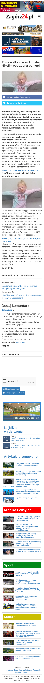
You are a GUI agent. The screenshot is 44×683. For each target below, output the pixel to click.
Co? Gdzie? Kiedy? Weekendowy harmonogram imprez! (28, 657)
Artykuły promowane (21, 456)
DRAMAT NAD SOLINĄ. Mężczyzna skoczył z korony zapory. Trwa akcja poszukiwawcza (26, 527)
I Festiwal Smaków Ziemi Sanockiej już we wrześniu (25, 624)
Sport (8, 565)
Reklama (18, 672)
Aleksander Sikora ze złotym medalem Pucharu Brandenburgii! (26, 597)
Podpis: (5, 346)
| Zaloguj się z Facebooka (14, 393)
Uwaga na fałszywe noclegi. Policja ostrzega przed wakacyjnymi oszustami (26, 535)
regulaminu (20, 342)
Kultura (9, 617)
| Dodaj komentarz (12, 389)
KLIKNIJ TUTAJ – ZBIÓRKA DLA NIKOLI (20, 170)
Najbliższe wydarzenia (13, 429)
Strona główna (7, 670)
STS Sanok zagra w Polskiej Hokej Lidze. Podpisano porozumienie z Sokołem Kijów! (27, 581)
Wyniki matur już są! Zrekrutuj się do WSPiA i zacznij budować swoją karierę (28, 473)
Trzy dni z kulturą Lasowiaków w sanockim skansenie (28, 649)
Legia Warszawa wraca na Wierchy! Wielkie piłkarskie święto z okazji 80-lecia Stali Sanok (26, 606)
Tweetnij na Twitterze (16, 103)
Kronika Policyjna (17, 510)
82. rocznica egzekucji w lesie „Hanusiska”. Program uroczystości (26, 642)
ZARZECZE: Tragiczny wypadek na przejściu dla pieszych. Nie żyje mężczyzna (27, 518)
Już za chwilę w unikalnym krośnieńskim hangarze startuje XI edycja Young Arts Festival (27, 491)
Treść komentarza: (10, 354)
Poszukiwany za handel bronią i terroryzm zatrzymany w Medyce (28, 550)
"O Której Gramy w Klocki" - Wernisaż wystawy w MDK (26, 438)
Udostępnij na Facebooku (18, 97)
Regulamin (37, 670)
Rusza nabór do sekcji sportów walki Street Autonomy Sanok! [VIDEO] (27, 573)
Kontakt (25, 672)
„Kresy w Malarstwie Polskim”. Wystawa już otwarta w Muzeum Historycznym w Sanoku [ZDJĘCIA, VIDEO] (27, 634)
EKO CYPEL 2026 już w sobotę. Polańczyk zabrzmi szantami (27, 464)
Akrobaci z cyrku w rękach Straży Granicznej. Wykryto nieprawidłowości (28, 543)
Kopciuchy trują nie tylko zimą (26, 498)
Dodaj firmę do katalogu (23, 670)
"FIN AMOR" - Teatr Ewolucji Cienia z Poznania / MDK (25, 445)
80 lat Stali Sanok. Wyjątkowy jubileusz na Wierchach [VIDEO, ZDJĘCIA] (27, 589)
